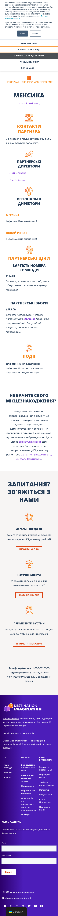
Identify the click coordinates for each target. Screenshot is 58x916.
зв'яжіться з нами (30, 441)
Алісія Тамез (17, 180)
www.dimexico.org (29, 103)
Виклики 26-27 (29, 43)
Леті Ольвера (18, 173)
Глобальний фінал (29, 61)
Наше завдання (11, 718)
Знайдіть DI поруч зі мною (29, 55)
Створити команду (29, 49)
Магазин (29, 318)
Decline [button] (35, 33)
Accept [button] (22, 33)
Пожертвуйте (31, 744)
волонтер (47, 744)
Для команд (27, 67)
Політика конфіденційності (16, 898)
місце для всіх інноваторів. (20, 733)
